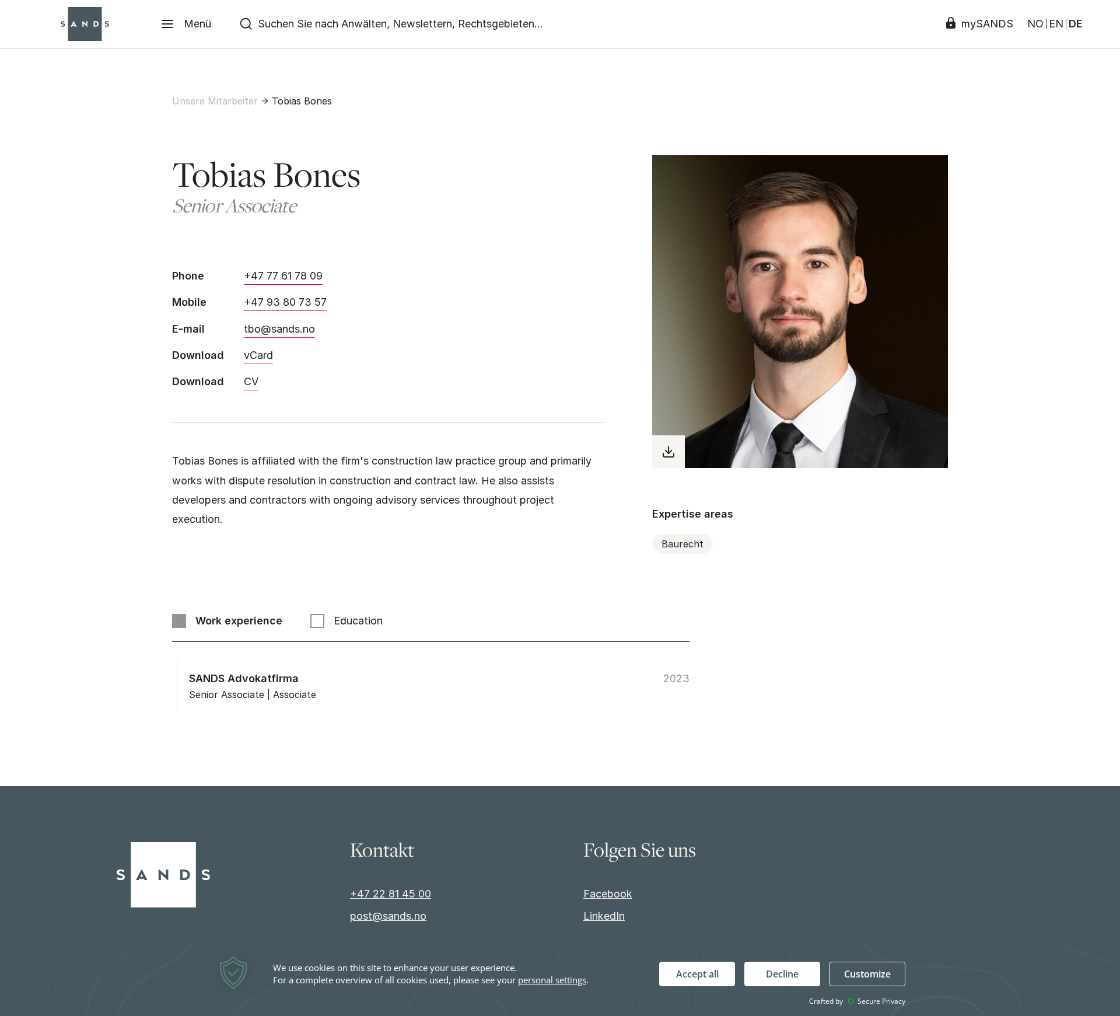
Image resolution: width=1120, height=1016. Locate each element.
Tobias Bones (302, 101)
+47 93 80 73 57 (285, 302)
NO (1035, 24)
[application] (560, 979)
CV (251, 381)
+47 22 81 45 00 (390, 894)
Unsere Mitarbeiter (215, 101)
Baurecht (683, 544)
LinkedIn (604, 916)
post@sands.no (388, 916)
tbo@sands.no (279, 329)
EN (1056, 24)
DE (1076, 24)
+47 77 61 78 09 (283, 276)
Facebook (607, 894)
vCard (258, 355)
